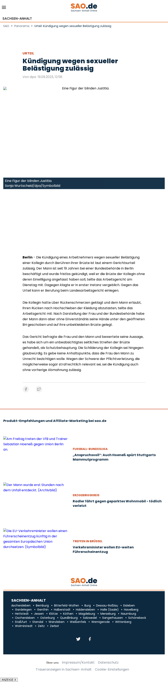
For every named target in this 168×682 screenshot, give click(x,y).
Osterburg (47, 618)
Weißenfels (78, 622)
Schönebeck (137, 618)
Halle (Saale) (109, 610)
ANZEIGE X (9, 679)
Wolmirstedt (24, 626)
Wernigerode (100, 622)
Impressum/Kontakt (78, 662)
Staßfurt (21, 622)
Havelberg (131, 610)
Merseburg (108, 614)
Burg (87, 605)
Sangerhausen (112, 618)
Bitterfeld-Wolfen (66, 605)
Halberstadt (62, 610)
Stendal (37, 622)
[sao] (84, 582)
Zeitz (41, 626)
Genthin (43, 610)
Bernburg (42, 605)
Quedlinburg (69, 618)
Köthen (68, 614)
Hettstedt (22, 614)
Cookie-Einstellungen (112, 669)
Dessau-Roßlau (107, 605)
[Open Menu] (4, 8)
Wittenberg (123, 622)
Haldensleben (85, 610)
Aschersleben (21, 605)
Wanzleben (57, 622)
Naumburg (128, 614)
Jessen (39, 614)
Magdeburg (87, 614)
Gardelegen (23, 610)
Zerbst (54, 626)
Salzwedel (90, 618)
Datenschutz (108, 662)
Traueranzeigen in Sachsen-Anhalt (64, 669)
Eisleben (129, 605)
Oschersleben (25, 618)
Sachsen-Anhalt (17, 18)
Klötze (53, 614)
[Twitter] (78, 639)
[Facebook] (89, 639)
